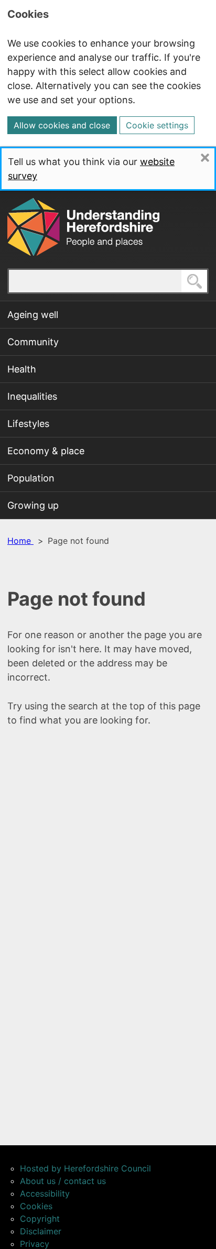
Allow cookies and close (62, 125)
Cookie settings (157, 125)
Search (208, 281)
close (213, 157)
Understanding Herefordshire (83, 227)
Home (20, 540)
